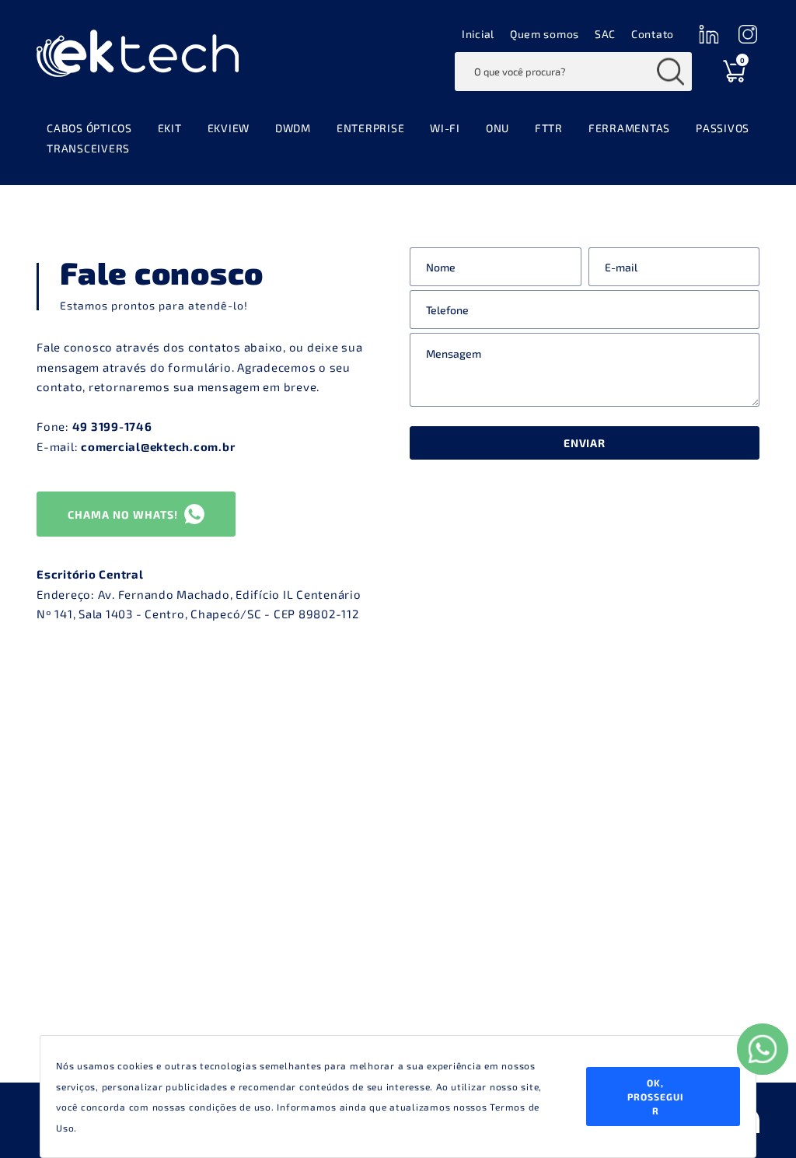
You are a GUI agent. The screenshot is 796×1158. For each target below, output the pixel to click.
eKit (170, 128)
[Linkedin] (709, 34)
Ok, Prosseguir (655, 1096)
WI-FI (445, 128)
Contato (652, 33)
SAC (605, 33)
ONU (497, 128)
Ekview (229, 128)
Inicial (478, 33)
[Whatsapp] (762, 1049)
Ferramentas (629, 128)
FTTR (549, 128)
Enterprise (371, 128)
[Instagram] (747, 34)
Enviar (584, 443)
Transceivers (88, 148)
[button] (136, 514)
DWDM (293, 128)
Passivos (722, 128)
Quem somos (544, 33)
